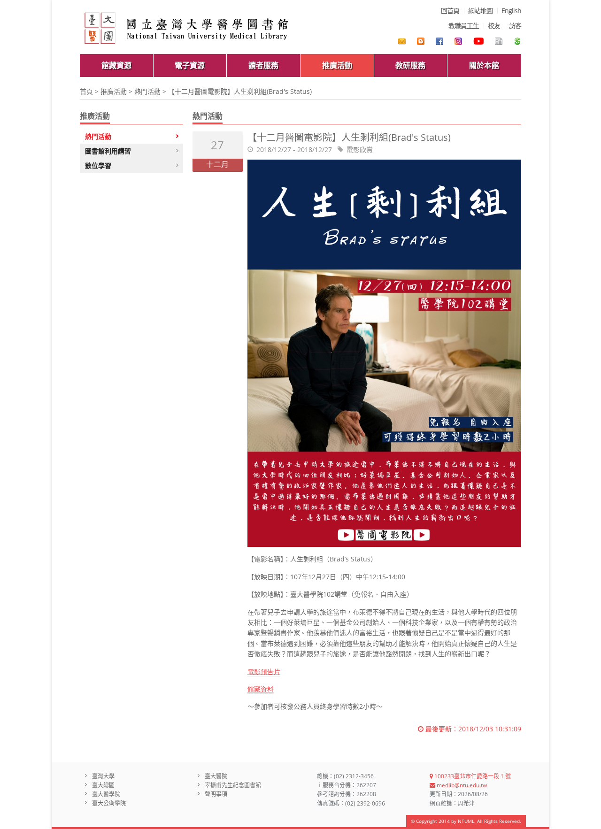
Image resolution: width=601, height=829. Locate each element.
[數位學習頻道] (478, 41)
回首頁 (450, 10)
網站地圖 (480, 10)
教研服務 (410, 65)
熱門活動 (147, 91)
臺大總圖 (103, 785)
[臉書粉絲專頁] (439, 41)
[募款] (517, 41)
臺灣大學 (103, 776)
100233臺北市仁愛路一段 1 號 (472, 776)
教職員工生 (463, 25)
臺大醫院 (216, 776)
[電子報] (498, 41)
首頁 (86, 91)
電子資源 (190, 65)
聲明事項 (216, 794)
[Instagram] (458, 41)
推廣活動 (337, 65)
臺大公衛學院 (109, 803)
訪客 (515, 25)
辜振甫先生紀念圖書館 (233, 785)
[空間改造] (420, 41)
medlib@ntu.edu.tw (461, 785)
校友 (494, 25)
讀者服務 (263, 65)
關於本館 (484, 65)
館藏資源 (116, 65)
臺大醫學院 (106, 794)
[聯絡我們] (402, 41)
